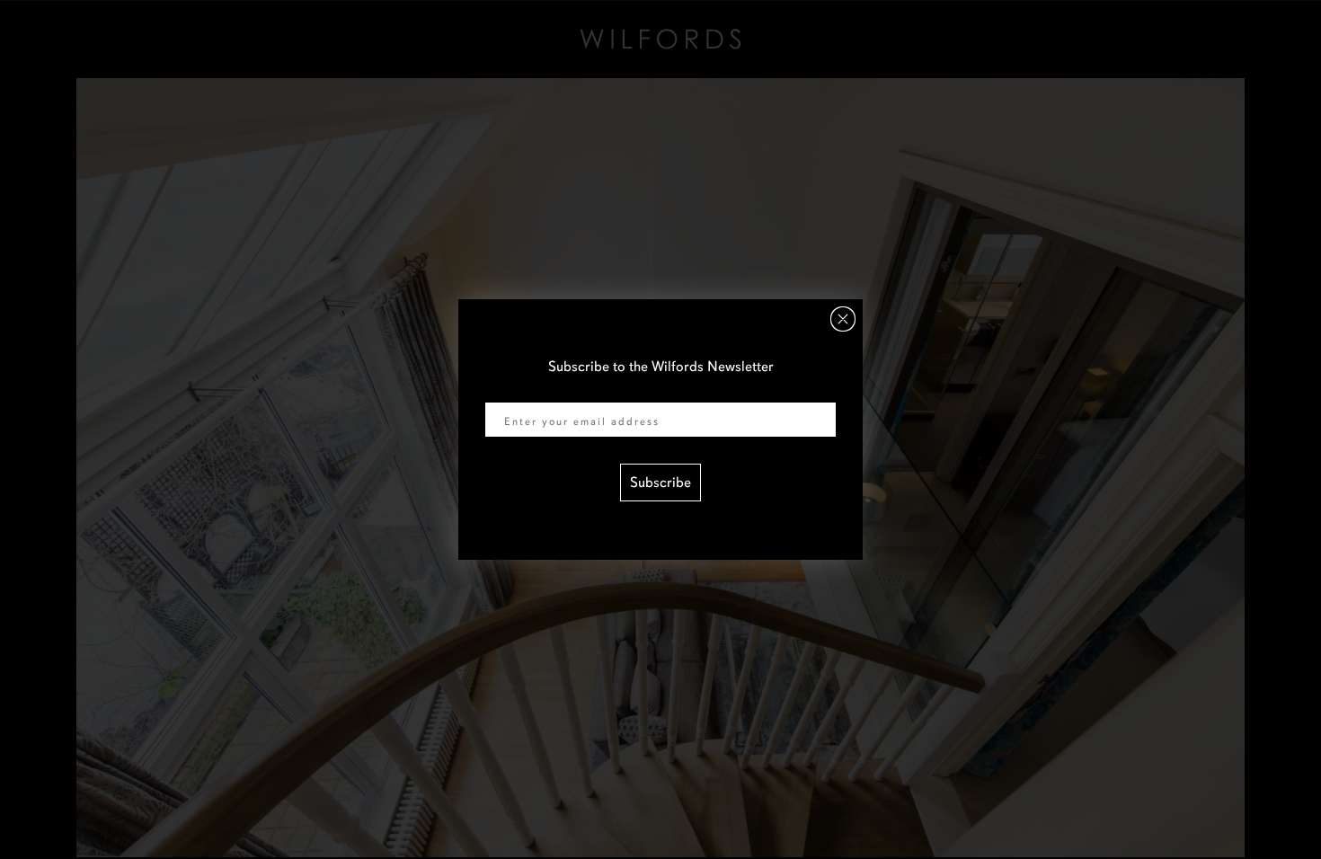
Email (502, 391)
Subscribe (660, 482)
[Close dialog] (843, 319)
